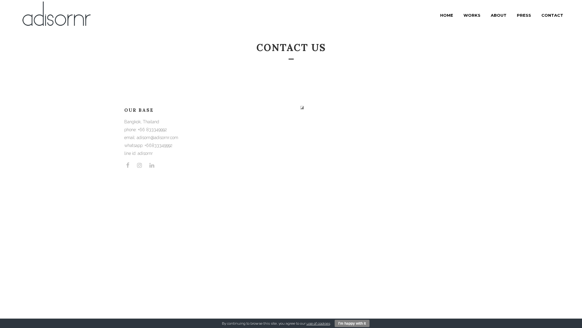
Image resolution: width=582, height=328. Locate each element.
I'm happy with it (352, 323)
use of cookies (318, 323)
